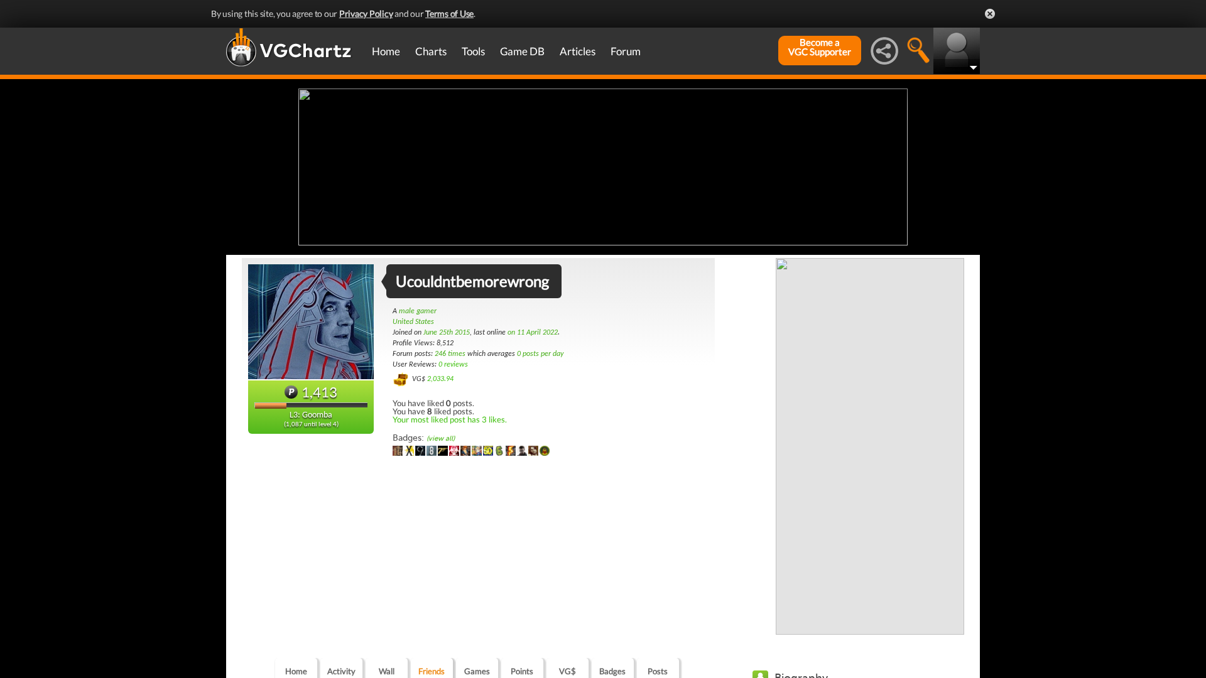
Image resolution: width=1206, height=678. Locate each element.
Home (386, 51)
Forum (626, 51)
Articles (577, 51)
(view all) (440, 438)
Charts (431, 51)
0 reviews (453, 365)
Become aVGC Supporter (819, 47)
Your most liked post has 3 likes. (450, 419)
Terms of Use (449, 13)
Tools (473, 51)
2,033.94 (440, 379)
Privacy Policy (366, 13)
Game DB (522, 51)
